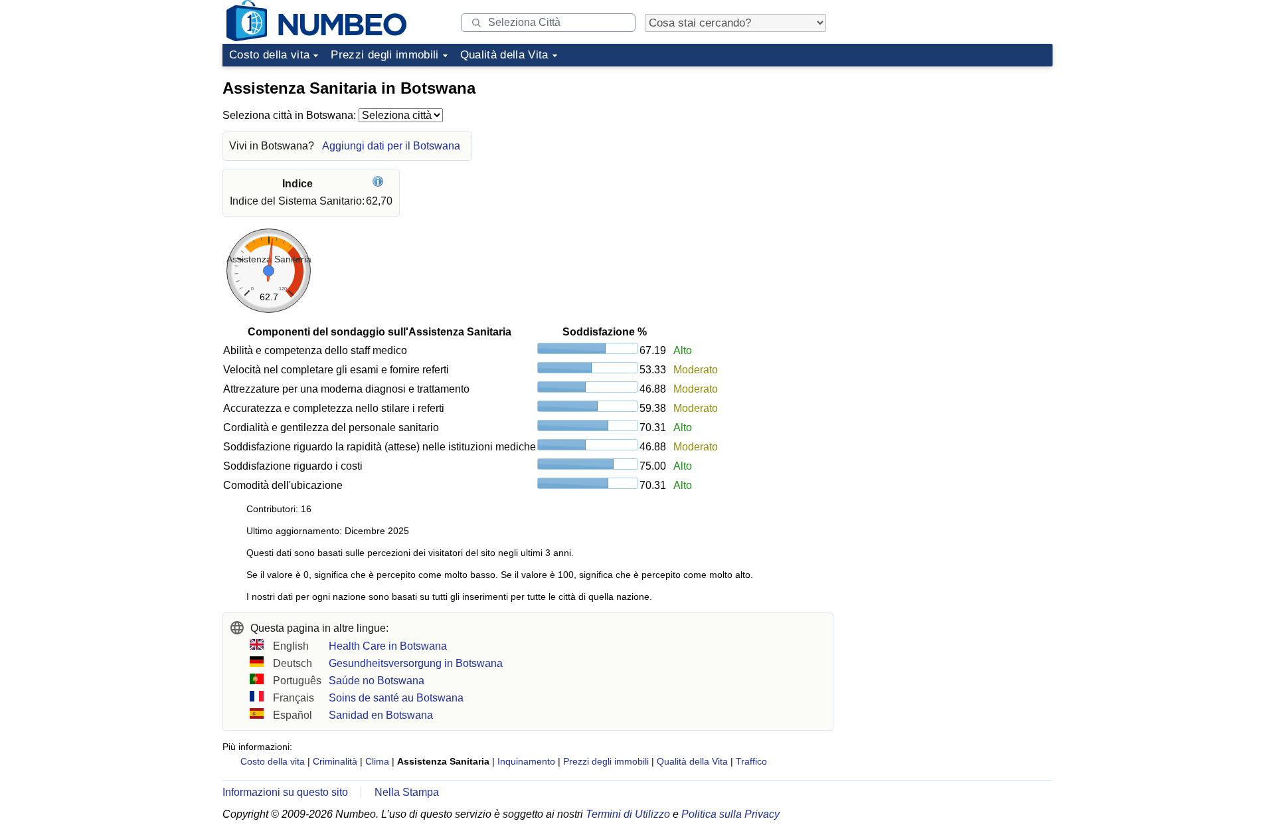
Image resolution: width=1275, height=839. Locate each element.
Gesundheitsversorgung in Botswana (416, 663)
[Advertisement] (953, 155)
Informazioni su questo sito (285, 792)
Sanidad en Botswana (381, 715)
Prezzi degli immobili (384, 54)
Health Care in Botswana (388, 646)
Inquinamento (526, 761)
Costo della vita (269, 54)
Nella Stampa (407, 792)
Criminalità (335, 761)
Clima (377, 761)
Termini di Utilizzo (628, 814)
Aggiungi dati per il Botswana (391, 145)
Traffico (751, 761)
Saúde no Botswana (376, 680)
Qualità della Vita (504, 54)
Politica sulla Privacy (730, 814)
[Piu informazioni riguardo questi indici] (379, 183)
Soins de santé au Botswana (396, 697)
